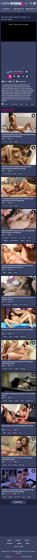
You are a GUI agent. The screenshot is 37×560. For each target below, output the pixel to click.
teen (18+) (13, 238)
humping (15, 304)
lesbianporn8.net (16, 556)
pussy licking (7, 173)
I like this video (8, 72)
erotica (5, 141)
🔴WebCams (6, 8)
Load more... (18, 502)
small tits (14, 104)
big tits (28, 240)
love (27, 104)
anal (32, 104)
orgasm (22, 240)
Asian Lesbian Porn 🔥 (18, 10)
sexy (20, 433)
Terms (19, 543)
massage (21, 465)
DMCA (27, 543)
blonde (5, 401)
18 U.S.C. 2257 (18, 546)
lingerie (15, 433)
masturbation (14, 240)
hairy (23, 497)
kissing (16, 141)
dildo (4, 272)
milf (29, 238)
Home (9, 540)
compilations (29, 401)
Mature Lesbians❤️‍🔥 (31, 8)
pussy (7, 104)
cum (19, 238)
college (10, 272)
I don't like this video (11, 72)
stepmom (6, 238)
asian (21, 104)
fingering (6, 240)
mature (10, 497)
